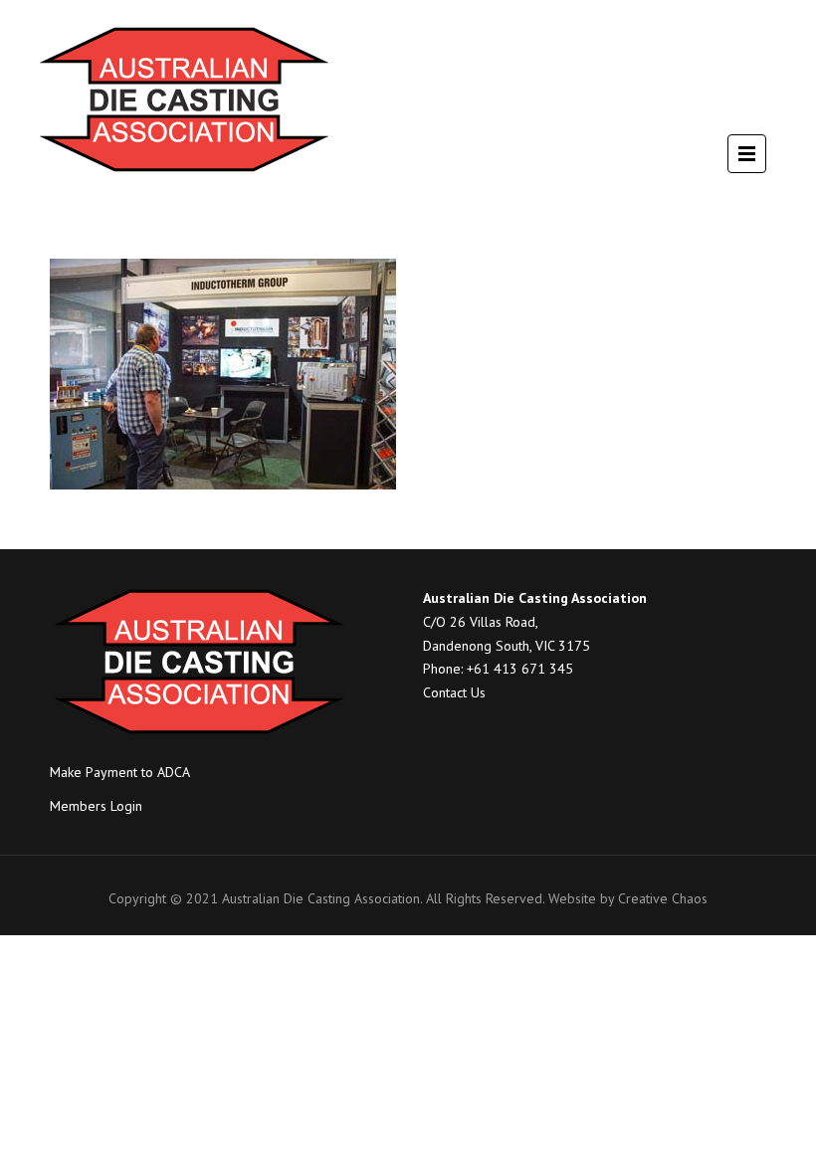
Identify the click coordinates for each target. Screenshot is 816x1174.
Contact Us (454, 692)
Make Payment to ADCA (120, 772)
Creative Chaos (663, 898)
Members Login (96, 806)
